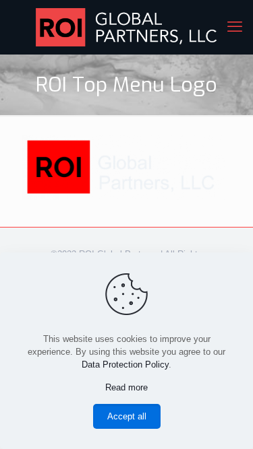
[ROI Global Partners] (126, 27)
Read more (126, 387)
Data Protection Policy (125, 364)
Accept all (126, 416)
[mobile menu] (234, 26)
